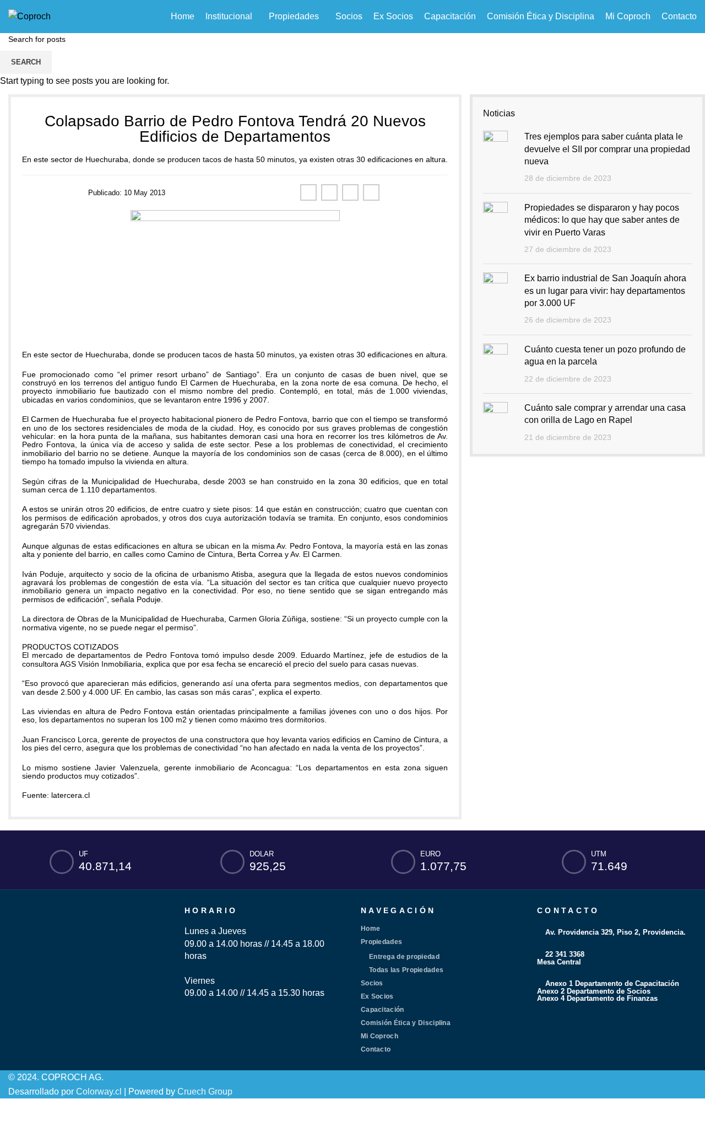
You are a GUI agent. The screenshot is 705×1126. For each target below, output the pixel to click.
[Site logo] (29, 15)
